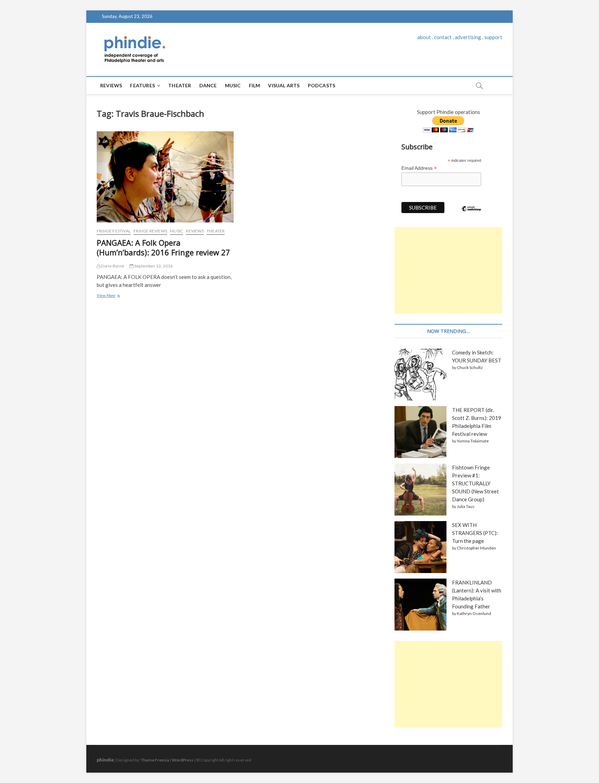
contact (443, 37)
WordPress (182, 760)
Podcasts (322, 85)
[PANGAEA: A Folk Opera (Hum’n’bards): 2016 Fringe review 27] (165, 176)
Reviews (111, 85)
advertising (468, 37)
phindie (105, 760)
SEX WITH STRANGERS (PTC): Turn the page (475, 533)
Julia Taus (466, 506)
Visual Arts (284, 85)
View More (108, 296)
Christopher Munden (476, 548)
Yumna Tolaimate (473, 440)
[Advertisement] (448, 270)
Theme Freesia (155, 760)
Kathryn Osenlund (474, 613)
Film (254, 85)
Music (233, 85)
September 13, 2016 (153, 266)
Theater (179, 85)
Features (142, 85)
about (424, 37)
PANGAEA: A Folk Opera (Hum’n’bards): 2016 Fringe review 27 (163, 247)
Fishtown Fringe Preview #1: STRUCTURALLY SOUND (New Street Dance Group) (475, 483)
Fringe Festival (114, 231)
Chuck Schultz (470, 367)
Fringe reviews (150, 231)
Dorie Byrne (112, 266)
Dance (208, 85)
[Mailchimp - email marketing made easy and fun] (471, 214)
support (493, 37)
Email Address (419, 168)
